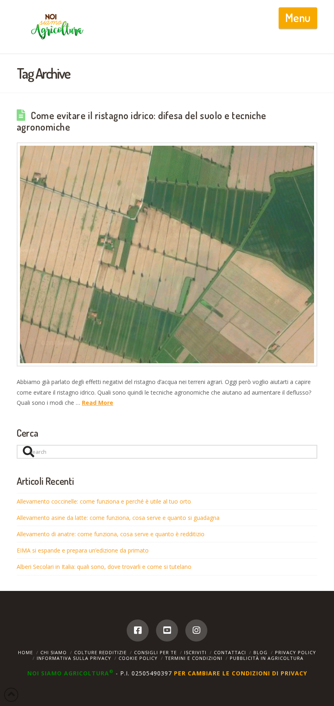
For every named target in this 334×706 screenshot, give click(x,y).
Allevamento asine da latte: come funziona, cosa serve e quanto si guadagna (118, 518)
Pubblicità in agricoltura (266, 658)
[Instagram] (196, 630)
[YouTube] (167, 630)
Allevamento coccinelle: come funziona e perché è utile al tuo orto (104, 501)
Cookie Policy (138, 658)
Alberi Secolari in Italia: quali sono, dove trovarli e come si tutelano (104, 567)
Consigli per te (155, 652)
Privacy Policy (295, 652)
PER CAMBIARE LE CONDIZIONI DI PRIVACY (240, 673)
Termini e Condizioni (193, 658)
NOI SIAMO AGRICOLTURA (70, 673)
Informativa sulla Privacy (74, 658)
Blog (260, 652)
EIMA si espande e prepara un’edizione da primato (83, 550)
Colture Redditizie (100, 652)
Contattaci (230, 652)
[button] (298, 18)
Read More (97, 402)
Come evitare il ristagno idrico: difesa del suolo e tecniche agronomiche (141, 121)
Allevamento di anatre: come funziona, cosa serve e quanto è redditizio (110, 534)
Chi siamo (53, 652)
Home (25, 652)
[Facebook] (138, 630)
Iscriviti (195, 652)
